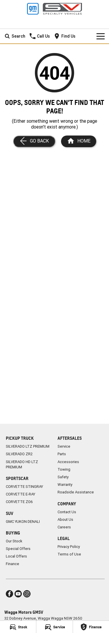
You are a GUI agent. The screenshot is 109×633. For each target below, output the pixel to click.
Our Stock (14, 541)
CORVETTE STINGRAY (24, 486)
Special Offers (18, 548)
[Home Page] (54, 8)
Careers (64, 527)
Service (64, 446)
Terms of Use (69, 554)
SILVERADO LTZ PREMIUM (27, 446)
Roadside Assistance (76, 492)
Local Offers (16, 556)
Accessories (68, 461)
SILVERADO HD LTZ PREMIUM (22, 464)
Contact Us (67, 511)
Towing (64, 469)
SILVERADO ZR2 (19, 453)
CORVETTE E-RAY (20, 494)
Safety (63, 476)
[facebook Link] (9, 593)
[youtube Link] (18, 593)
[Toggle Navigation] (101, 36)
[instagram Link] (27, 593)
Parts (62, 453)
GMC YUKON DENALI (23, 521)
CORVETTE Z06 (19, 501)
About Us (65, 519)
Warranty (65, 484)
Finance (12, 563)
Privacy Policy (69, 546)
